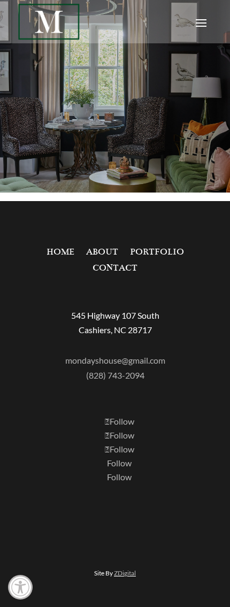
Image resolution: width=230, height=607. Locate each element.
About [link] (102, 252)
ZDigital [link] (125, 573)
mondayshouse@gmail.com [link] (115, 360)
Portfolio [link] (157, 252)
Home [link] (60, 252)
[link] (20, 587)
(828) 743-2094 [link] (115, 375)
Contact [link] (115, 268)
